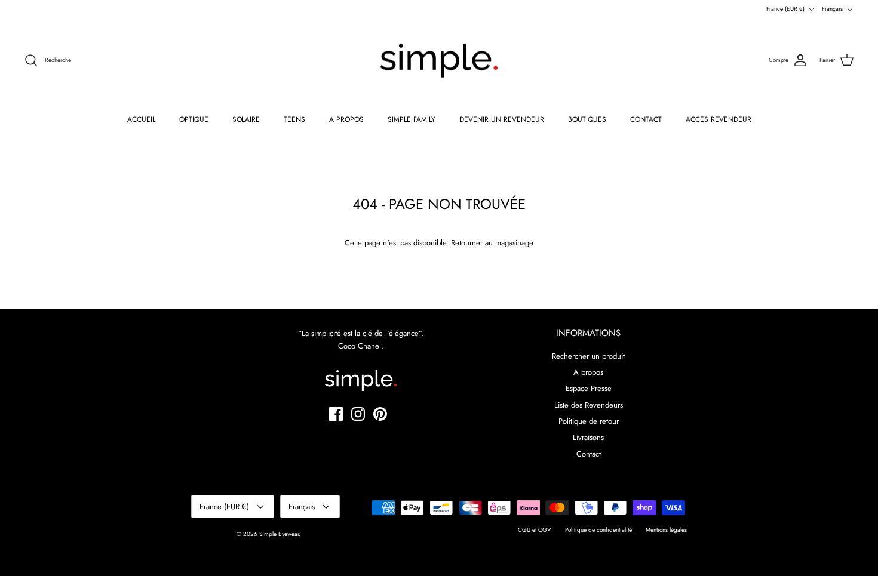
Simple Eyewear (279, 533)
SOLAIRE (246, 119)
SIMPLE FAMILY (411, 119)
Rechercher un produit (588, 356)
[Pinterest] (380, 414)
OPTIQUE (193, 119)
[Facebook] (336, 414)
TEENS (294, 119)
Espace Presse (589, 388)
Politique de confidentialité (598, 529)
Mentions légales (666, 529)
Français (832, 8)
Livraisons (588, 437)
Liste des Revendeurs (588, 405)
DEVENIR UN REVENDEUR (501, 119)
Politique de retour (588, 421)
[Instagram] (358, 414)
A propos (588, 372)
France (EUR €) (785, 8)
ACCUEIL (141, 119)
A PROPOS (346, 119)
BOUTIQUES (587, 119)
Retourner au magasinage (492, 242)
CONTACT (646, 119)
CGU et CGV (534, 529)
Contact (588, 454)
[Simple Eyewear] (439, 60)
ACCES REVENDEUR (718, 119)
